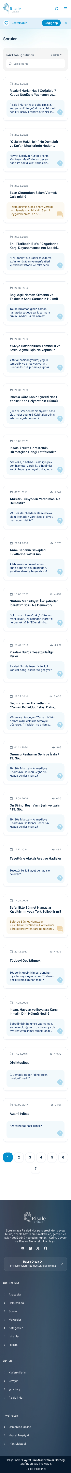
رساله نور (14, 1389)
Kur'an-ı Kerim (17, 1372)
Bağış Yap (51, 23)
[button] (57, 9)
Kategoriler (16, 1328)
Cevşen (13, 1380)
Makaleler (15, 1319)
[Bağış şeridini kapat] (66, 23)
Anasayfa (15, 1294)
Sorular (13, 1311)
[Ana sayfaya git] (12, 8)
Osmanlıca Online (20, 1427)
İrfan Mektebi (17, 1443)
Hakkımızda (16, 1302)
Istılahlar (14, 1336)
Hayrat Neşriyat (19, 1435)
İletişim (13, 1344)
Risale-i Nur (16, 1397)
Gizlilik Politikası (35, 1468)
